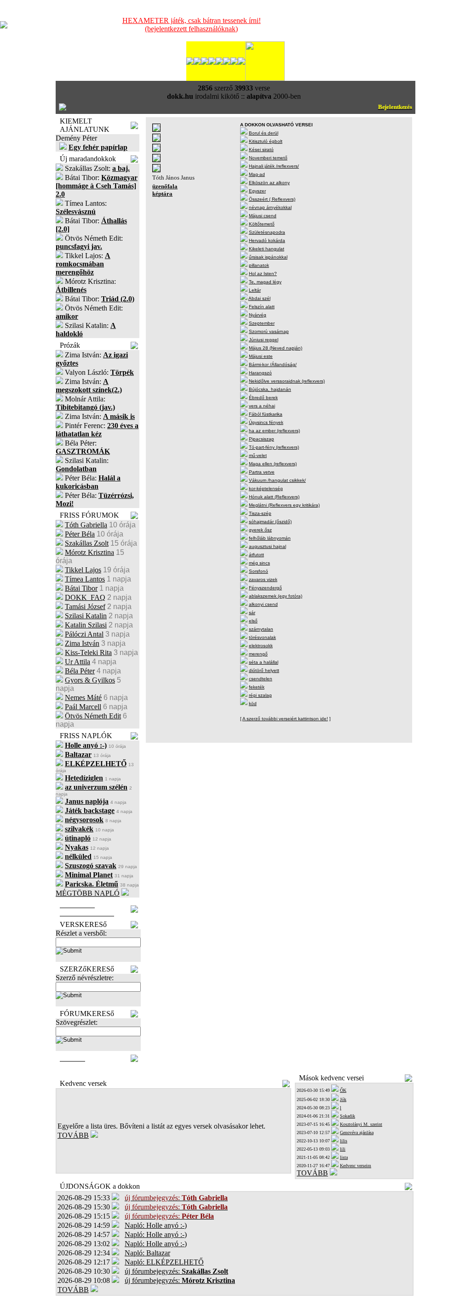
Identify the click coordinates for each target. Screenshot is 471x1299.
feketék (256, 686)
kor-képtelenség (266, 488)
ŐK (343, 1090)
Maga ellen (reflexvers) (273, 463)
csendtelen (260, 678)
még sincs (259, 562)
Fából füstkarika (265, 414)
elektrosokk (261, 645)
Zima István (82, 643)
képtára (162, 193)
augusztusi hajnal (267, 546)
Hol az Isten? (263, 273)
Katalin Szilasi (86, 625)
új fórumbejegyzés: (176, 1271)
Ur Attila (77, 662)
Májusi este (261, 356)
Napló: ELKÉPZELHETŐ (164, 1262)
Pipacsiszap (261, 438)
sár (252, 612)
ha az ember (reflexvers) (274, 430)
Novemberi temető (268, 157)
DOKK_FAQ (85, 597)
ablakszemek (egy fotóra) (275, 596)
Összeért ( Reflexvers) (272, 199)
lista (344, 1157)
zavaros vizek (263, 579)
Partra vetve (262, 471)
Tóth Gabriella (86, 525)
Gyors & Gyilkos (90, 680)
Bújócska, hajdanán (270, 389)
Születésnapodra (267, 232)
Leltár (255, 290)
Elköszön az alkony (269, 182)
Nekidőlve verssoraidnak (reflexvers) (287, 381)
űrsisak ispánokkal (268, 257)
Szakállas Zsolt (87, 543)
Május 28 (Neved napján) (275, 347)
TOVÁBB (73, 1135)
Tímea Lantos (85, 579)
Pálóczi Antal (84, 634)
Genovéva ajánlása (356, 1132)
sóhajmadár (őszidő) (270, 521)
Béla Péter (80, 671)
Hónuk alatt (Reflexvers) (274, 496)
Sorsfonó (258, 571)
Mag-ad (257, 174)
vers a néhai (262, 405)
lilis (343, 1140)
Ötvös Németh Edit (93, 716)
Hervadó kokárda (267, 240)
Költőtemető (262, 223)
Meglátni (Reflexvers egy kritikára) (284, 505)
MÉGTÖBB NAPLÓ (88, 893)
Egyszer (257, 190)
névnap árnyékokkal (270, 207)
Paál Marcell (83, 707)
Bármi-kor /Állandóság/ (273, 364)
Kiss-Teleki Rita (88, 652)
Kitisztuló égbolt (265, 141)
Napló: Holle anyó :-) (156, 1225)
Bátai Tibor (81, 588)
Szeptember (262, 323)
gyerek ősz (260, 529)
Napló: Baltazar (147, 1253)
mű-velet (258, 455)
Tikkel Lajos (83, 570)
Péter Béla (80, 534)
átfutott (256, 554)
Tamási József (85, 606)
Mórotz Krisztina (89, 552)
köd (253, 703)
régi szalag (260, 695)
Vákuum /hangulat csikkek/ (277, 480)
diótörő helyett (264, 670)
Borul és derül (263, 133)
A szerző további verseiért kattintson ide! (285, 718)
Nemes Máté (83, 697)
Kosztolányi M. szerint (361, 1124)
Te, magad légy (265, 281)
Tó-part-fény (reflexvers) (274, 447)
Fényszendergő (265, 587)
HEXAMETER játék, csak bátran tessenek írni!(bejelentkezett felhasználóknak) (191, 25)
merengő (258, 653)
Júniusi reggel (263, 339)
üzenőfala (165, 186)
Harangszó (260, 372)
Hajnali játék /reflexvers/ (274, 166)
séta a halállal (263, 662)
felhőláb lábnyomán (270, 538)
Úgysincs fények (266, 422)
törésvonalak (262, 637)
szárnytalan (261, 629)
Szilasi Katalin (86, 616)
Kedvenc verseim (355, 1165)
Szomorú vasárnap (269, 331)
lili (342, 1149)
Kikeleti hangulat (266, 248)
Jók (343, 1099)
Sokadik (347, 1115)
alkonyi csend (263, 604)
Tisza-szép (260, 513)
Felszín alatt (262, 306)
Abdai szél (259, 298)
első (253, 620)
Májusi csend (262, 215)
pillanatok (259, 265)
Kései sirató (261, 149)
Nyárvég (257, 314)
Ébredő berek (263, 397)
